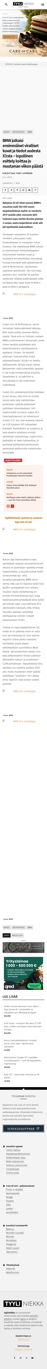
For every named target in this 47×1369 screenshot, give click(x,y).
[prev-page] (8, 506)
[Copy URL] (35, 190)
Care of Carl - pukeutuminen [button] (20, 1186)
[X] (11, 190)
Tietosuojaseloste (23, 1349)
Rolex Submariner (15, 1161)
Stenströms (11, 1252)
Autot (7, 132)
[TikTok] (26, 1358)
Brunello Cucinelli (15, 1232)
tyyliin (23, 1319)
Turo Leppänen (24, 173)
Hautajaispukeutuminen (18, 1153)
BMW (30, 132)
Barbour (10, 1229)
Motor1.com (17, 935)
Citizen (10, 482)
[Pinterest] (17, 190)
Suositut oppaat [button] (14, 1146)
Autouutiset (19, 132)
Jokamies (10, 1268)
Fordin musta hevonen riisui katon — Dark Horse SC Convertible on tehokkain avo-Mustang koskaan (22, 1009)
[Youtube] (32, 1358)
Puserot (10, 1201)
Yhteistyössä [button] (12, 1265)
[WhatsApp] (23, 190)
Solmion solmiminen (16, 1165)
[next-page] (12, 506)
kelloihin (34, 1316)
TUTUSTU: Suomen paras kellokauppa (17, 64)
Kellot (10, 470)
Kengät (9, 1197)
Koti (4, 198)
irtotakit (19, 1189)
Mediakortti (23, 1339)
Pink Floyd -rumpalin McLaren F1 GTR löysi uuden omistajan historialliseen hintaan (23, 1026)
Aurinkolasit (12, 1212)
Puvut (9, 1189)
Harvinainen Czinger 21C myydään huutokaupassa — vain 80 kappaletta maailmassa (22, 1060)
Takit (8, 1204)
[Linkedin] (29, 190)
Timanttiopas (12, 1169)
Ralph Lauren (12, 1248)
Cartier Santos (13, 1150)
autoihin (7, 1319)
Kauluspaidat (12, 1193)
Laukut (9, 1208)
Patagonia (11, 1244)
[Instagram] (20, 1358)
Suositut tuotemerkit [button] (17, 1225)
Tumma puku (12, 1172)
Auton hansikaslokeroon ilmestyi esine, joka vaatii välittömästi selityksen (20, 1043)
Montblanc (11, 1240)
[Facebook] (5, 190)
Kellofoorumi (12, 1272)
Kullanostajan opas (15, 1157)
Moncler (10, 1236)
